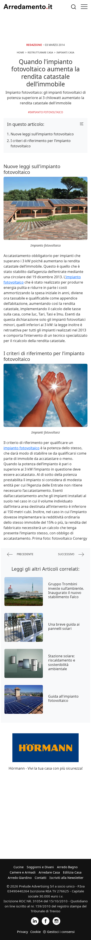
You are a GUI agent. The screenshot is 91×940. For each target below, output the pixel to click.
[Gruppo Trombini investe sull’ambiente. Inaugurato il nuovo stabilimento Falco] (23, 591)
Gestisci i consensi (61, 931)
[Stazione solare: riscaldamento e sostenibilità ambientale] (23, 663)
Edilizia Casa (72, 872)
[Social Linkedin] (35, 921)
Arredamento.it (28, 6)
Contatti (40, 878)
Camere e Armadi (23, 872)
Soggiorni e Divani (40, 867)
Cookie (35, 931)
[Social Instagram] (56, 921)
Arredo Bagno (67, 867)
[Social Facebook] (45, 921)
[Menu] (84, 7)
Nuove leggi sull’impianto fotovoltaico (42, 134)
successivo (66, 554)
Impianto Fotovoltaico (46, 112)
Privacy (22, 931)
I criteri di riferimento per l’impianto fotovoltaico (41, 143)
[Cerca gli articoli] (73, 7)
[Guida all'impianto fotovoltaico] (23, 699)
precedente (24, 554)
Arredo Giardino (20, 878)
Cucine (18, 867)
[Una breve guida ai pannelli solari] (23, 627)
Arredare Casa (49, 872)
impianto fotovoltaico (22, 448)
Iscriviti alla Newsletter (66, 878)
